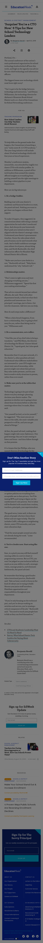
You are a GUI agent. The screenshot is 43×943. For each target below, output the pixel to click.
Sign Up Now (21, 483)
